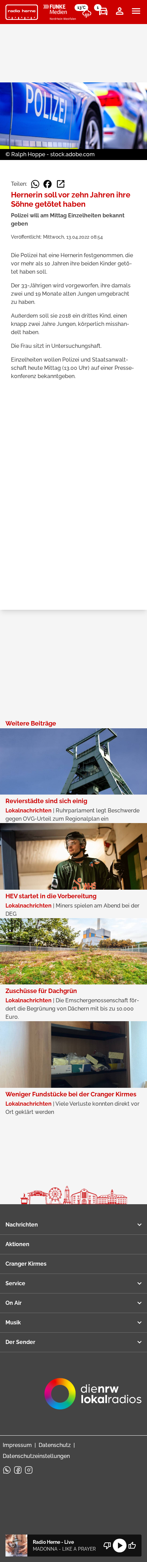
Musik (13, 1322)
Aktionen (17, 1244)
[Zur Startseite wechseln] (21, 12)
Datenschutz (55, 1445)
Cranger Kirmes (25, 1264)
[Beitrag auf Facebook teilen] (47, 184)
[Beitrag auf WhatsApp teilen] (35, 184)
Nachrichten (21, 1224)
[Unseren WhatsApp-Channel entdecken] (7, 1470)
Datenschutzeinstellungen (36, 1456)
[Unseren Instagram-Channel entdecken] (29, 1470)
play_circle (119, 1545)
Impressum (17, 1445)
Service (15, 1283)
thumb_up (132, 1545)
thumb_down (107, 1545)
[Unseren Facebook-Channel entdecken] (18, 1470)
